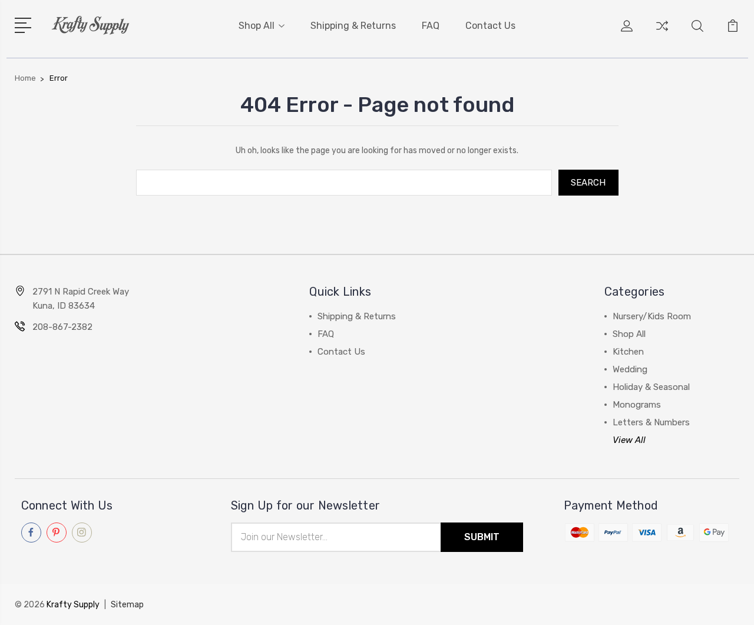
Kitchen (628, 351)
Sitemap (127, 605)
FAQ (430, 25)
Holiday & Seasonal (651, 387)
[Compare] (662, 33)
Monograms (637, 404)
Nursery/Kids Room (652, 316)
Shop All (257, 25)
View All (629, 440)
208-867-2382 (62, 327)
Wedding (630, 369)
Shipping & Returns (353, 25)
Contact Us (490, 25)
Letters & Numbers (651, 422)
